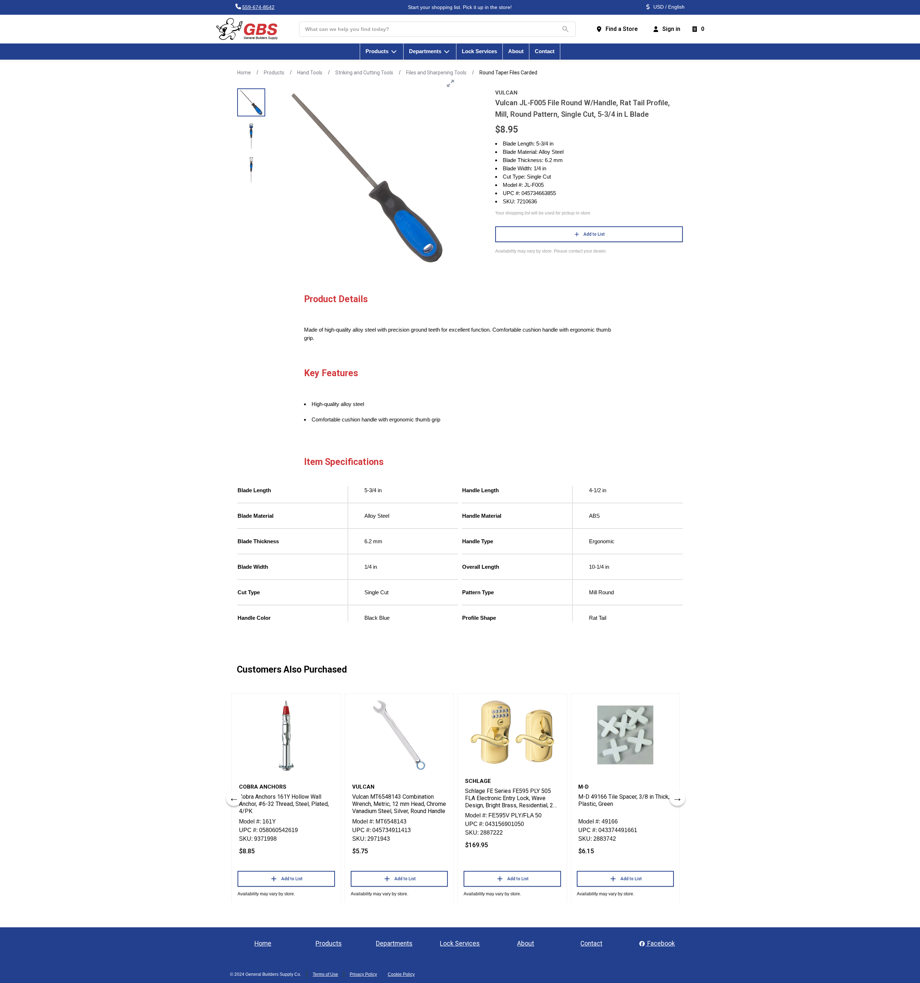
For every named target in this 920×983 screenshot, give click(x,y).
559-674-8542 (258, 7)
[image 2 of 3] (251, 136)
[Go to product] (286, 735)
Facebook (660, 943)
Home (244, 72)
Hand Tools (309, 72)
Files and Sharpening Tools (436, 72)
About (525, 943)
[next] (677, 798)
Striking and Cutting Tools (364, 72)
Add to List (594, 234)
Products (274, 72)
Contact (591, 943)
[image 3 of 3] (251, 170)
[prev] (234, 798)
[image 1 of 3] (251, 102)
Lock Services (460, 943)
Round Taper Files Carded (508, 72)
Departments (394, 943)
